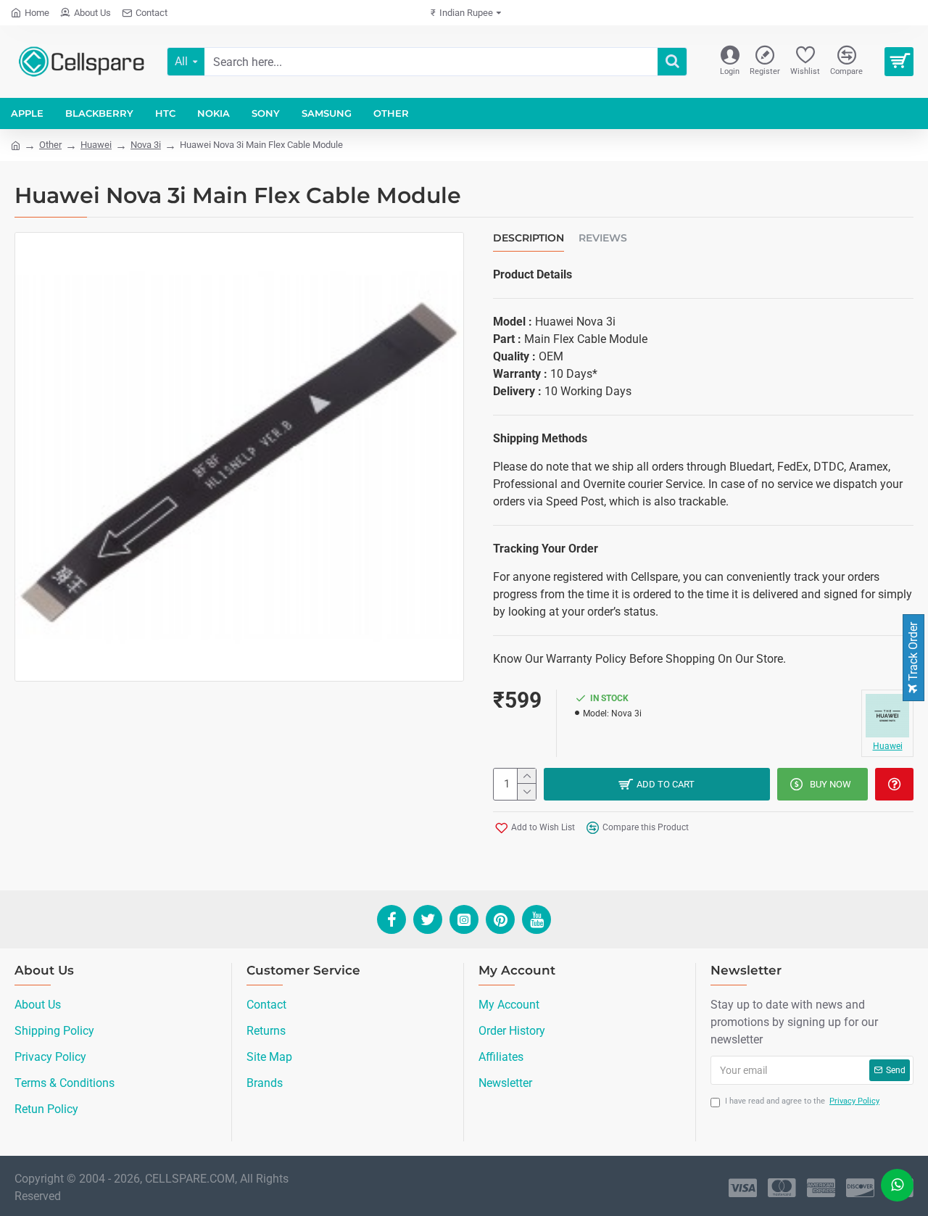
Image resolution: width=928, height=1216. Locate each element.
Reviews (603, 238)
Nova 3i (145, 144)
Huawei (96, 144)
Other (50, 144)
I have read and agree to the (802, 1101)
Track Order (913, 653)
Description (528, 238)
